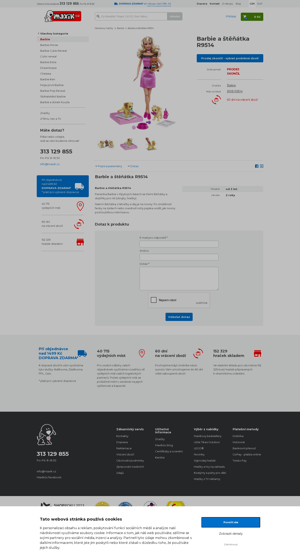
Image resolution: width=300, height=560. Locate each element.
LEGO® (199, 448)
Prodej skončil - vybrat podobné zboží (230, 58)
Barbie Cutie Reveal (53, 50)
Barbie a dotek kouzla (55, 102)
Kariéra (159, 457)
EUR (259, 3)
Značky (45, 113)
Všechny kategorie (54, 33)
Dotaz (134, 166)
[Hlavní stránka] (62, 14)
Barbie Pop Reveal (52, 90)
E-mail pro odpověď (153, 237)
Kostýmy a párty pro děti (209, 472)
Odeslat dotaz (179, 317)
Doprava (122, 442)
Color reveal (48, 56)
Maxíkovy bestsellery (207, 436)
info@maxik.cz (50, 164)
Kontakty (122, 436)
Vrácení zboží (125, 454)
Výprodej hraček (205, 460)
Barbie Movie (49, 45)
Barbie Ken (47, 79)
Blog (238, 3)
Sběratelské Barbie (53, 96)
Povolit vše (230, 522)
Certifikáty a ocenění (169, 451)
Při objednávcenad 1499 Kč (60, 186)
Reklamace (124, 448)
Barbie (45, 39)
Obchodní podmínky (130, 460)
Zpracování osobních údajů (130, 469)
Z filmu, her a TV (50, 118)
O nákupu (227, 3)
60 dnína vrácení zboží (52, 223)
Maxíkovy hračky (104, 28)
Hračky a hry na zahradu (209, 466)
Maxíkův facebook (49, 477)
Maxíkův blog (164, 445)
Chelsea (45, 73)
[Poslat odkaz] (261, 166)
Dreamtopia (48, 67)
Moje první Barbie (52, 85)
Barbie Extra (48, 62)
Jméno (144, 250)
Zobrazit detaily (231, 533)
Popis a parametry (110, 166)
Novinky (199, 454)
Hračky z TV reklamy (207, 479)
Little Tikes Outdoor (207, 442)
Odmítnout (231, 544)
